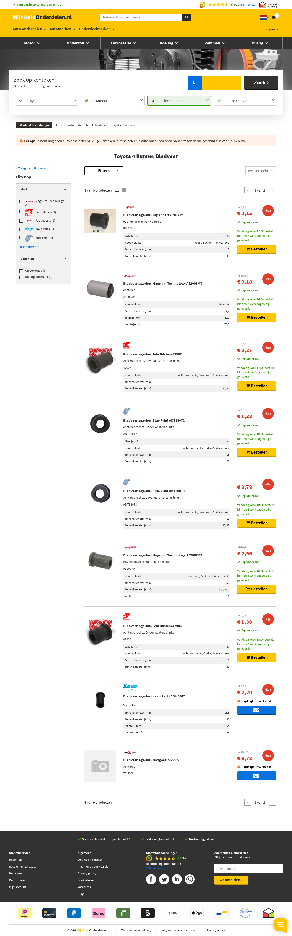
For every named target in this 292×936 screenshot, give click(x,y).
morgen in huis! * (106, 839)
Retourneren (17, 880)
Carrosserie (121, 43)
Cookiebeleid (86, 880)
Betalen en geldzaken (23, 866)
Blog (81, 894)
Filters (104, 170)
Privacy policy (87, 873)
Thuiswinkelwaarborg (136, 930)
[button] (29, 246)
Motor (30, 43)
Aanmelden (230, 879)
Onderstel (76, 43)
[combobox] (52, 101)
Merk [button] (24, 189)
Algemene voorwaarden (94, 866)
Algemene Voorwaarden (178, 930)
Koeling (167, 43)
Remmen (212, 43)
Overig (258, 43)
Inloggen (269, 29)
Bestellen (15, 860)
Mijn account (17, 887)
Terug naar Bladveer (31, 168)
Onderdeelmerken (95, 28)
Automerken (60, 28)
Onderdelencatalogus (34, 125)
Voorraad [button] (27, 259)
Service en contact (90, 860)
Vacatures (84, 887)
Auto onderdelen (27, 28)
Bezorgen (15, 873)
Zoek (260, 82)
